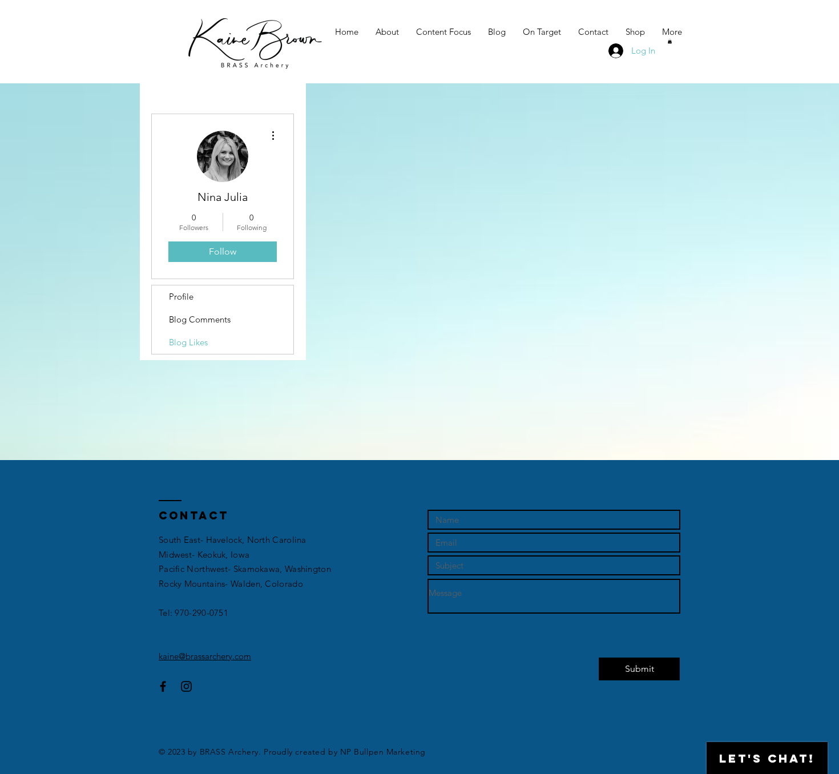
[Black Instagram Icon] (186, 686)
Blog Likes (188, 342)
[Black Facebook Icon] (163, 686)
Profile (181, 296)
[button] (670, 41)
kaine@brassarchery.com (205, 656)
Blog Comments (200, 319)
